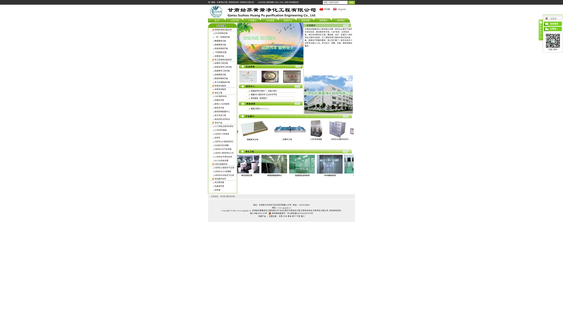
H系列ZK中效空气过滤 (224, 175)
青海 (289, 216)
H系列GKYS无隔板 (223, 172)
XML (282, 2)
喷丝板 (222, 196)
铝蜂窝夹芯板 (220, 75)
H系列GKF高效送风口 (224, 142)
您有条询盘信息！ (292, 2)
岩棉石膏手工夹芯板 (223, 67)
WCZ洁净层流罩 (221, 161)
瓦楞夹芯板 (219, 56)
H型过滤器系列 (221, 164)
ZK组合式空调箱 (222, 145)
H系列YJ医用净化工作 (224, 153)
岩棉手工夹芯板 (221, 63)
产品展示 (252, 20)
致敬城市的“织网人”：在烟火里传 (264, 91)
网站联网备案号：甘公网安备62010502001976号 (292, 213)
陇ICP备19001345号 (258, 213)
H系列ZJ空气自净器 (223, 149)
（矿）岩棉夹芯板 (222, 37)
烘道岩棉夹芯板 (221, 49)
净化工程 (218, 93)
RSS (277, 2)
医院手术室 (219, 108)
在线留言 (554, 24)
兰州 (285, 216)
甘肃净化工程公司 (247, 2)
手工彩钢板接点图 (222, 82)
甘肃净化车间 (233, 2)
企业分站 (261, 2)
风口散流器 (219, 182)
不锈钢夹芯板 (221, 52)
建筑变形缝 (230, 196)
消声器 (217, 190)
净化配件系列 (220, 179)
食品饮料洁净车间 (222, 119)
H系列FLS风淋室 (222, 134)
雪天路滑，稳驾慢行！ (259, 98)
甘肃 (281, 216)
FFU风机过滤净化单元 (224, 126)
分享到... (554, 29)
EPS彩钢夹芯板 (221, 33)
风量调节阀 (219, 186)
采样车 (217, 138)
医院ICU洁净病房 (222, 104)
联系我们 (341, 20)
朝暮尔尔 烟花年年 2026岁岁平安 (264, 95)
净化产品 (218, 123)
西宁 (294, 216)
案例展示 (323, 20)
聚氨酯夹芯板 (220, 41)
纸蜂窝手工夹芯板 (222, 71)
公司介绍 (235, 20)
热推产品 (262, 216)
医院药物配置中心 (222, 112)
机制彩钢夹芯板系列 (223, 30)
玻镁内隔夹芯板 (221, 78)
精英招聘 (306, 20)
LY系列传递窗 (221, 130)
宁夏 (298, 216)
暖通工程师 (255, 109)
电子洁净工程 (220, 115)
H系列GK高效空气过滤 (224, 168)
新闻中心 (288, 20)
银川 (303, 216)
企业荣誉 (270, 20)
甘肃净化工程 (222, 2)
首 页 (217, 20)
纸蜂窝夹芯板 (220, 45)
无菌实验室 (219, 100)
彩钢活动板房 (220, 86)
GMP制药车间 (221, 96)
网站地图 (270, 2)
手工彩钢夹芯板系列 (223, 60)
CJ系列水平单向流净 (223, 157)
